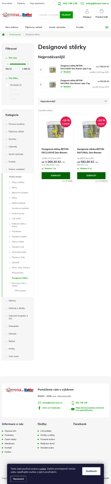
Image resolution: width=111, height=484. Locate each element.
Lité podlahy (45, 431)
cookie (42, 468)
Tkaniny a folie (18, 257)
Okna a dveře (18, 241)
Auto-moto (14, 356)
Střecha (12, 300)
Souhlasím (91, 471)
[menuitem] (12, 27)
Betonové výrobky (20, 192)
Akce (13, 89)
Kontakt (8, 448)
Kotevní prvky (18, 213)
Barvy (14, 187)
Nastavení (18, 479)
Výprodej (13, 146)
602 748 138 (70, 3)
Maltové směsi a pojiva (19, 225)
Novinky (12, 139)
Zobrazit (56, 175)
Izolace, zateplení (17, 169)
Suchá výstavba (16, 154)
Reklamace (9, 443)
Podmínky (9, 435)
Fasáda (12, 161)
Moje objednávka (37, 3)
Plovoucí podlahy (17, 124)
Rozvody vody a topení (19, 284)
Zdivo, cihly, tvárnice (21, 267)
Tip (12, 99)
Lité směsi (16, 218)
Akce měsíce (7, 3)
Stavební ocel (18, 247)
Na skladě (15, 85)
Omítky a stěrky (47, 435)
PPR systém (20, 290)
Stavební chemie (19, 236)
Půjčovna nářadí (16, 131)
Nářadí (12, 341)
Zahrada (12, 333)
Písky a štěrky (18, 182)
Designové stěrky (20, 278)
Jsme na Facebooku (51, 407)
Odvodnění (14, 326)
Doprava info (10, 431)
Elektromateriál (18, 203)
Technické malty (19, 252)
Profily (12, 348)
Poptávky (21, 3)
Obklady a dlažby (17, 308)
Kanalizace (16, 231)
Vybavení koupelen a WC (18, 317)
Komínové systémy (20, 208)
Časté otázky (10, 439)
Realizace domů (47, 443)
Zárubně (15, 262)
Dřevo (14, 197)
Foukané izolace (47, 439)
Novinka (14, 94)
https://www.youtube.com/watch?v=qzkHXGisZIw (90, 409)
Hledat (66, 14)
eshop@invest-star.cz (52, 402)
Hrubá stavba (15, 176)
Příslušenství (17, 272)
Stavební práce (47, 448)
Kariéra (8, 452)
